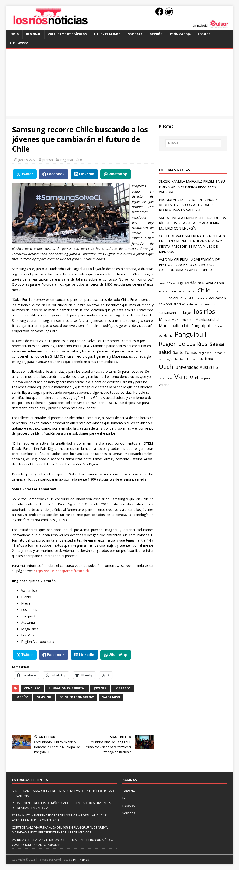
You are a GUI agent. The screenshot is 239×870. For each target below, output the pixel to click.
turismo (206, 358)
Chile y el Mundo (107, 34)
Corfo (162, 298)
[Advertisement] (119, 83)
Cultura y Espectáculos (67, 34)
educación (217, 298)
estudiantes (194, 304)
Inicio (14, 34)
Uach (166, 366)
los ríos (21, 697)
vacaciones (165, 378)
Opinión (156, 34)
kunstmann (167, 312)
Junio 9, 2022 (27, 160)
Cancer (191, 291)
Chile (204, 290)
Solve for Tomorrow (77, 697)
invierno (209, 304)
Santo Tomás (185, 352)
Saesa (216, 344)
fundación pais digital (67, 688)
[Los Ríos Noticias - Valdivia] (119, 27)
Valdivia (186, 376)
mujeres (187, 320)
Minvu (164, 319)
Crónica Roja (180, 34)
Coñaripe (201, 298)
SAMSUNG (44, 697)
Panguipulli (191, 334)
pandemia (165, 335)
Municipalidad (207, 319)
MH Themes (81, 860)
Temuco (192, 359)
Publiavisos (19, 43)
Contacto (128, 791)
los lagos (122, 688)
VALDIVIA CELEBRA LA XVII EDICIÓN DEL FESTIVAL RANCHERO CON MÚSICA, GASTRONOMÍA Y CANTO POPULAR (190, 264)
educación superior (172, 304)
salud (165, 352)
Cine (215, 291)
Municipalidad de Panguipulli (186, 325)
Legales (204, 34)
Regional (33, 34)
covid (173, 298)
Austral (163, 291)
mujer (175, 320)
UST (218, 367)
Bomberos (177, 291)
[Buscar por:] (193, 143)
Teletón (180, 359)
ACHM (171, 283)
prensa (47, 160)
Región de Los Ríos (183, 344)
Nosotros (128, 805)
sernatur (219, 353)
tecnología (165, 359)
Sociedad (135, 34)
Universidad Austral (194, 367)
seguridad (205, 353)
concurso (32, 688)
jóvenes (100, 688)
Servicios (128, 813)
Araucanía (215, 283)
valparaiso (111, 697)
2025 (162, 283)
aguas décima (190, 283)
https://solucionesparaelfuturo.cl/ (61, 571)
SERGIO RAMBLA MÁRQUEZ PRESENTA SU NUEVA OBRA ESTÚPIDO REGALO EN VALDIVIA (192, 186)
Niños (218, 326)
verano (164, 385)
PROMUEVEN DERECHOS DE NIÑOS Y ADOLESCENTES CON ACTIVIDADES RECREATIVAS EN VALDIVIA (188, 204)
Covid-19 (186, 298)
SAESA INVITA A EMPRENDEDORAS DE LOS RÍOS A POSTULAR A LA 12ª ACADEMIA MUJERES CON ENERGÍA (192, 223)
